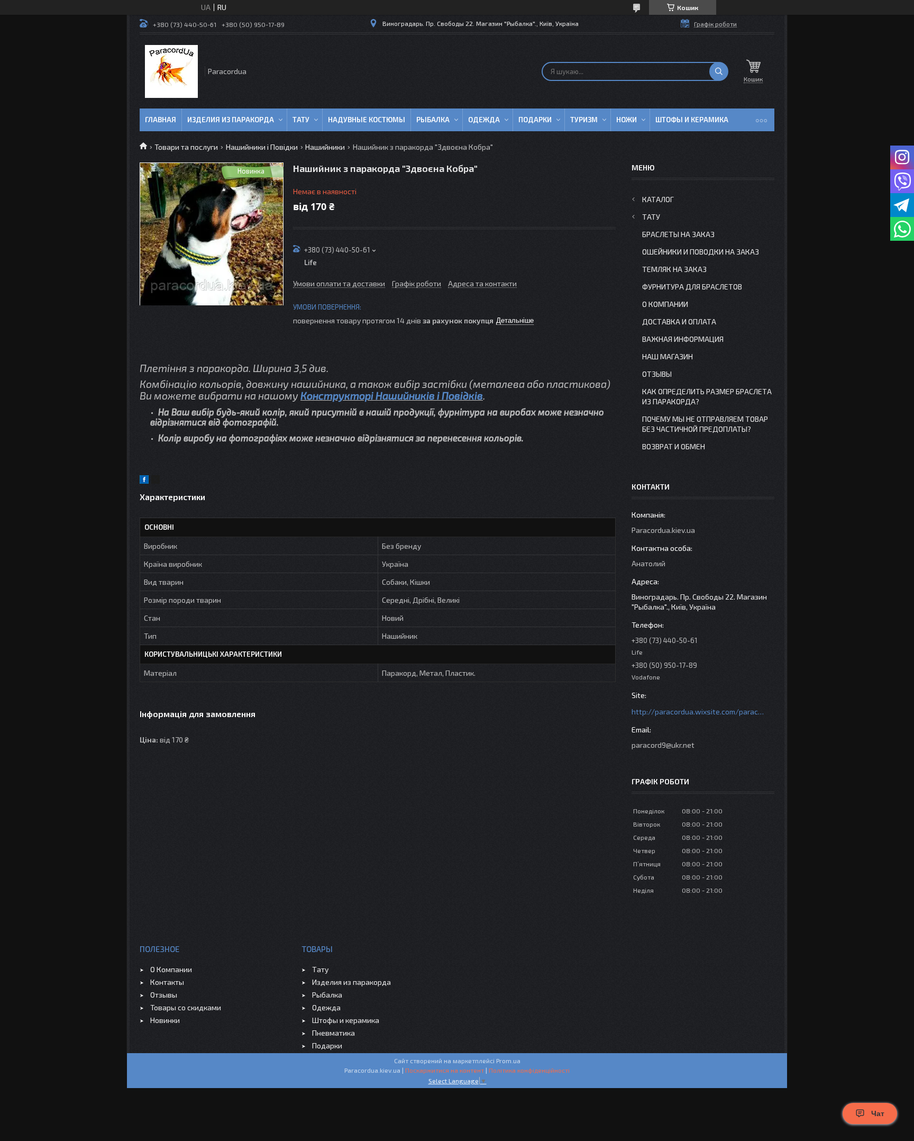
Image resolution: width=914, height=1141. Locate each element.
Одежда (484, 119)
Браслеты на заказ (678, 234)
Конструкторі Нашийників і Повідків (391, 395)
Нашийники (325, 146)
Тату (301, 119)
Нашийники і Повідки (262, 146)
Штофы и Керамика (691, 119)
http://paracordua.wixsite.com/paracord (698, 711)
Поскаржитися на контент (444, 1070)
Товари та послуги (186, 146)
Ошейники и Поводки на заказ (700, 251)
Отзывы (657, 373)
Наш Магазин (667, 356)
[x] (155, 480)
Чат (877, 1113)
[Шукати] (718, 71)
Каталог (658, 199)
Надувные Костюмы (366, 119)
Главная (160, 119)
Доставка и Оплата (679, 321)
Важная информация (683, 338)
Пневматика (333, 1032)
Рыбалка (433, 119)
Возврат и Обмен (673, 446)
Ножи (626, 119)
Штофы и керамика (345, 1020)
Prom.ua (508, 1060)
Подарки (535, 119)
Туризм (584, 119)
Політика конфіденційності (529, 1070)
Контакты (167, 981)
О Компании (665, 304)
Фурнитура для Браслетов (692, 286)
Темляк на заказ (674, 269)
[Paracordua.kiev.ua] (171, 71)
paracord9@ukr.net (663, 744)
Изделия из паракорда (230, 119)
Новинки (165, 1020)
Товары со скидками (185, 1007)
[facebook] (144, 480)
